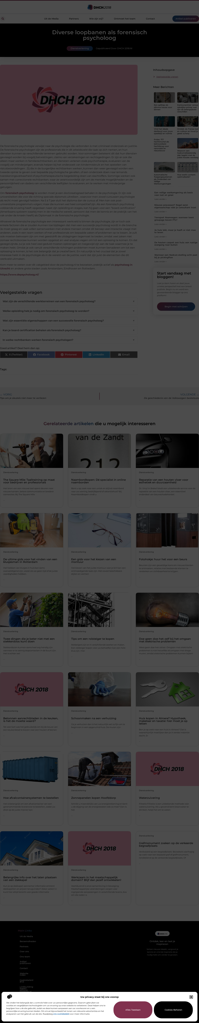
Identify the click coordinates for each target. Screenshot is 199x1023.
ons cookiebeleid (61, 1014)
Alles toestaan (133, 1010)
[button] (191, 997)
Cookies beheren (173, 1010)
